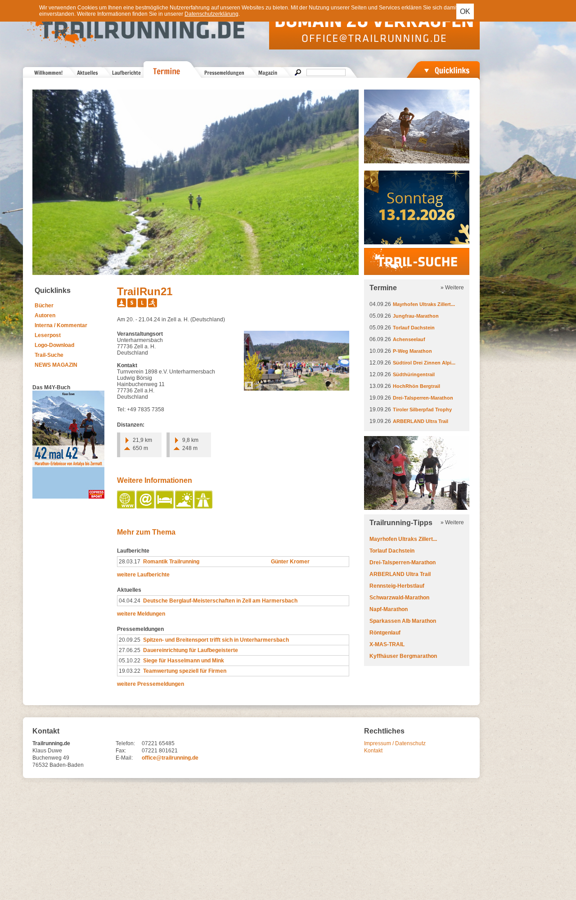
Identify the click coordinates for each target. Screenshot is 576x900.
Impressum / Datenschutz (395, 743)
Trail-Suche (49, 355)
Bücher (44, 305)
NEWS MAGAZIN (56, 365)
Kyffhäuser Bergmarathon (403, 656)
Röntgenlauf (384, 633)
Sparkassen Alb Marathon (402, 621)
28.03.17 (129, 561)
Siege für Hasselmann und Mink (183, 660)
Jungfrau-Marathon (416, 316)
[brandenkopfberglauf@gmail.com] (146, 507)
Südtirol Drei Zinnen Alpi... (424, 362)
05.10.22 (129, 660)
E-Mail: (124, 758)
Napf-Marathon (388, 609)
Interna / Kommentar (61, 325)
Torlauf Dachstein (414, 327)
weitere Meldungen (141, 614)
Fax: (121, 750)
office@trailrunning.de (170, 758)
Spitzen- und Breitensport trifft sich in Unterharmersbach (216, 640)
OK (465, 11)
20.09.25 (129, 640)
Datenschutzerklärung (211, 14)
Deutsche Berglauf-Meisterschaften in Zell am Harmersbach (220, 601)
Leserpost (48, 335)
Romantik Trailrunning (171, 561)
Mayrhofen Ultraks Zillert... (424, 304)
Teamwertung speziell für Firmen (184, 671)
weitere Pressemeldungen (150, 684)
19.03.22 (129, 671)
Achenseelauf (409, 339)
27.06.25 (129, 650)
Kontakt (373, 750)
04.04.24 (129, 601)
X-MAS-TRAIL (387, 644)
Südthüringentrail (414, 374)
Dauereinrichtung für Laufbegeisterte (190, 650)
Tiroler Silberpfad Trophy (422, 409)
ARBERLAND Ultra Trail (420, 421)
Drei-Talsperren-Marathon (423, 397)
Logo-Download (54, 345)
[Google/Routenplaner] (204, 507)
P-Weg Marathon (412, 351)
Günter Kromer (290, 561)
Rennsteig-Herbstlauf (396, 586)
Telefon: (125, 743)
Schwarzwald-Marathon (399, 597)
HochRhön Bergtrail (416, 386)
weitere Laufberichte (143, 575)
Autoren (45, 315)
